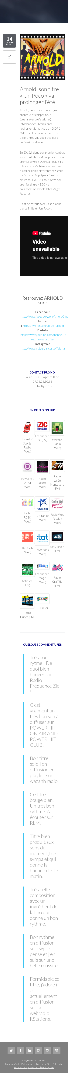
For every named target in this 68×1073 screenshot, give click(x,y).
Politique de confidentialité (33, 1064)
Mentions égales (13, 1064)
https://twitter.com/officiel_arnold (43, 325)
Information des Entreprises (41, 1067)
